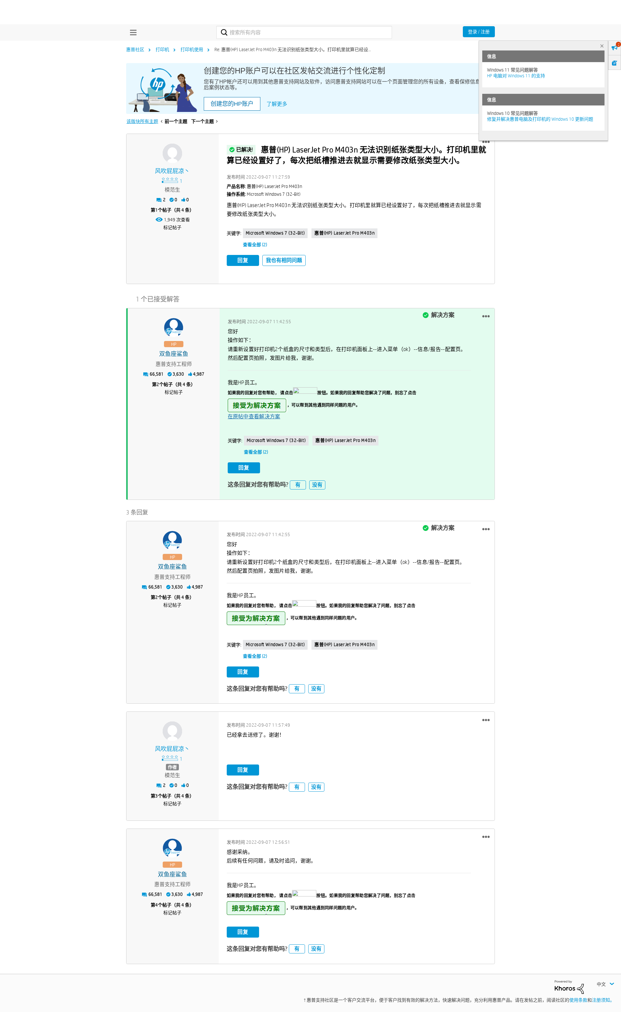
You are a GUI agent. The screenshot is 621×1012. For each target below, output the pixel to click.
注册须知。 (603, 1000)
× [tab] (602, 46)
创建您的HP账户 (232, 104)
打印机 (162, 49)
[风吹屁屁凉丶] (172, 153)
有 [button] (297, 484)
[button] (486, 142)
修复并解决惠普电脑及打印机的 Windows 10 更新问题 (540, 119)
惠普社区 (135, 49)
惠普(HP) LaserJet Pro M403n (344, 233)
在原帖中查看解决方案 (254, 416)
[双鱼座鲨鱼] (173, 327)
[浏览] (131, 32)
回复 (242, 260)
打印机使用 (191, 49)
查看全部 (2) (255, 245)
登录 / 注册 (479, 32)
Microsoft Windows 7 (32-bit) (275, 233)
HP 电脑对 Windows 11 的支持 (516, 76)
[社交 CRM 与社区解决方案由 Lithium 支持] (569, 986)
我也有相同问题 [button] (284, 260)
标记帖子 (172, 227)
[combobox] (304, 32)
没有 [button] (317, 484)
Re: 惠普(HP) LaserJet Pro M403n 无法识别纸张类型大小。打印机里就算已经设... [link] (292, 49)
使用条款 (578, 1000)
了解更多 (277, 104)
